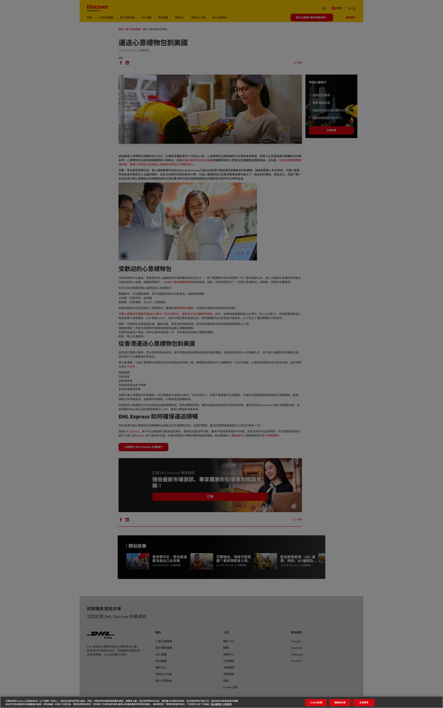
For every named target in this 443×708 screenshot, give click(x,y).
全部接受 (363, 702)
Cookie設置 (316, 702)
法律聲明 (227, 704)
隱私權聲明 (216, 704)
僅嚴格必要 (340, 702)
